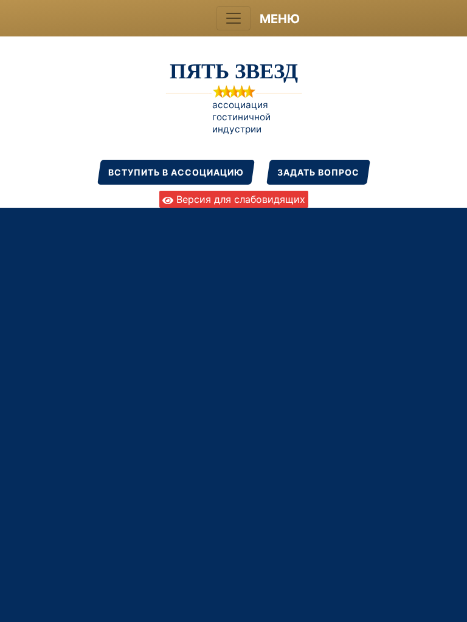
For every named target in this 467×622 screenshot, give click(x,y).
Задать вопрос (318, 172)
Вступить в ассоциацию (176, 172)
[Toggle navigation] (233, 18)
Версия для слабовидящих (239, 199)
